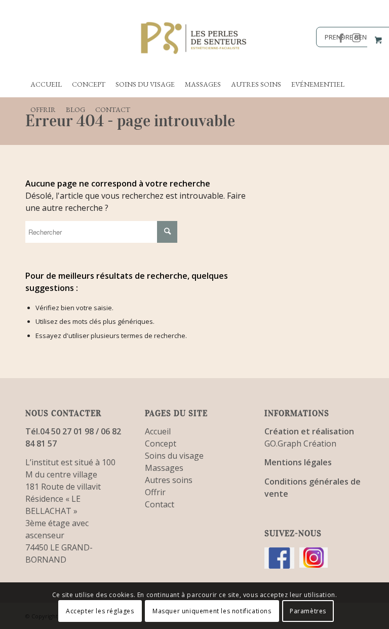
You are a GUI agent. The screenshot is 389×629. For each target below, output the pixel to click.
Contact (159, 504)
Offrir (155, 492)
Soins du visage (174, 455)
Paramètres (308, 611)
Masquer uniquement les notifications (211, 611)
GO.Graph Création (300, 443)
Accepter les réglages (100, 611)
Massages (164, 467)
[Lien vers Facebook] (340, 38)
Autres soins (168, 480)
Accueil (158, 431)
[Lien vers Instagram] (356, 38)
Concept (160, 443)
